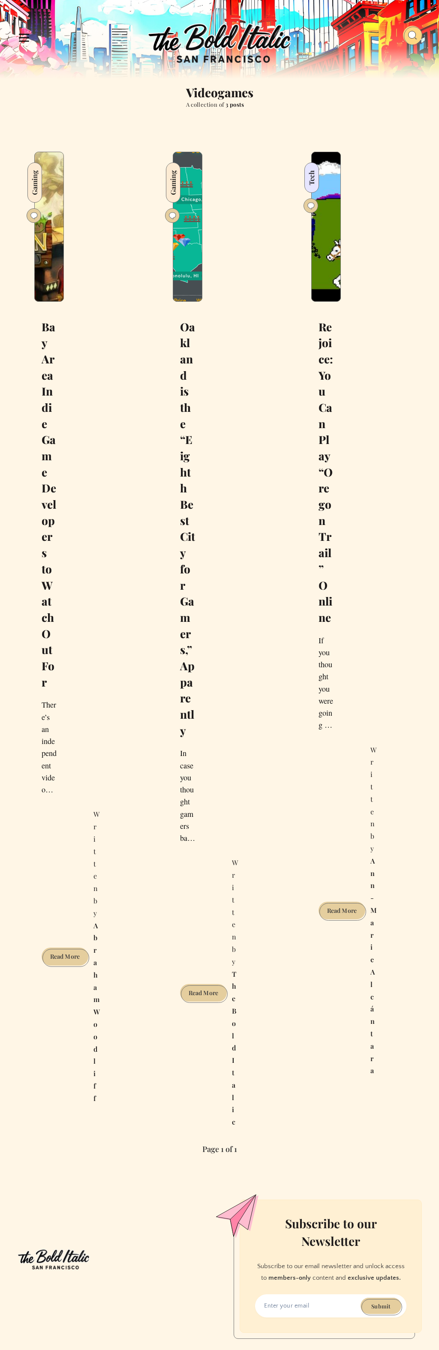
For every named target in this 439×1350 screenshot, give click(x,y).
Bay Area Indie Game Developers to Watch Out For (49, 504)
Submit (381, 1306)
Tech (311, 177)
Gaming (34, 182)
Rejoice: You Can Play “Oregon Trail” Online (326, 472)
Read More (69, 958)
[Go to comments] (34, 215)
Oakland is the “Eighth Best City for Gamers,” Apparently (187, 528)
